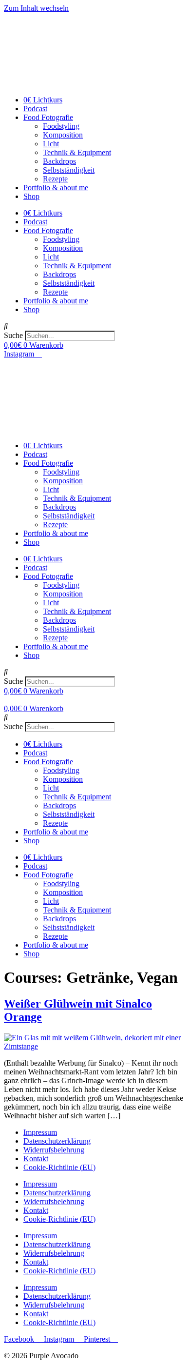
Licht (51, 143)
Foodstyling (61, 126)
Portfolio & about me (55, 187)
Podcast (35, 108)
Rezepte (55, 179)
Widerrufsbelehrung (53, 1150)
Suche (13, 335)
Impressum (40, 1132)
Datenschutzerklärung (57, 1141)
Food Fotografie (48, 117)
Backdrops (59, 161)
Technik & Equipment (77, 152)
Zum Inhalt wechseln (36, 8)
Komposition (63, 135)
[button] (95, 326)
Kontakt (35, 1158)
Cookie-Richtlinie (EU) (59, 1167)
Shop (31, 196)
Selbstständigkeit (69, 170)
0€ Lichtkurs (42, 100)
